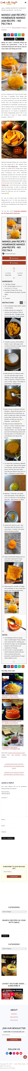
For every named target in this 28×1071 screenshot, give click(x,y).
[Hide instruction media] (24, 302)
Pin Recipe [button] (15, 263)
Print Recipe (20, 39)
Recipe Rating (5, 791)
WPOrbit (12, 1068)
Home (3, 8)
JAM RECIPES (15, 755)
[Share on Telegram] (15, 34)
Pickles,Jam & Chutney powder (16, 753)
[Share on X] (5, 34)
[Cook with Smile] (9, 4)
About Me (14, 1013)
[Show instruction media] (21, 302)
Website (3, 832)
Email (3, 825)
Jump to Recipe (10, 39)
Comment (4, 797)
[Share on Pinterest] (12, 34)
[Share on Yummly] (23, 34)
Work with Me (14, 1017)
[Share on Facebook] (8, 34)
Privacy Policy (14, 1020)
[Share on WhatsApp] (19, 34)
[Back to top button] (25, 1057)
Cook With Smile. (20, 1064)
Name (3, 819)
